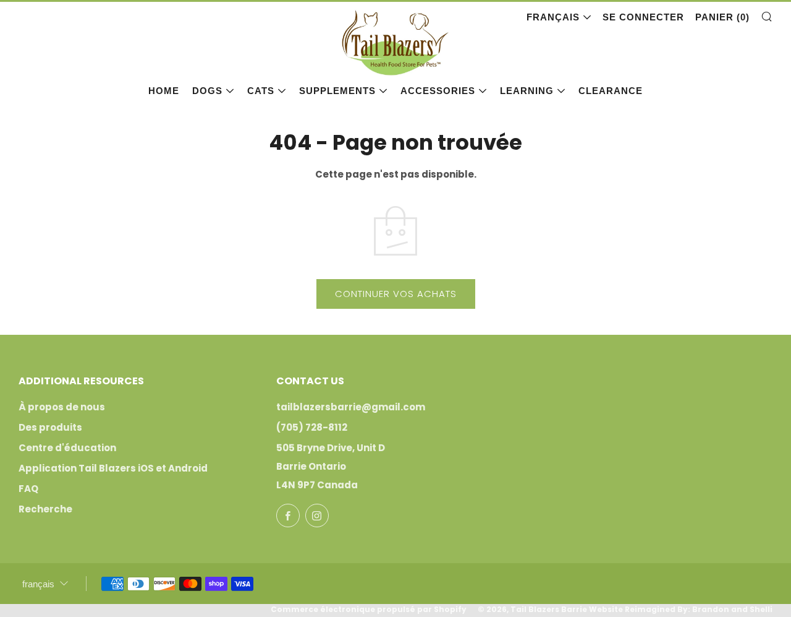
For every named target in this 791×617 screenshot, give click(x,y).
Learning (527, 90)
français (553, 17)
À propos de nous (62, 406)
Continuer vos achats (396, 293)
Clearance (610, 90)
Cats (260, 90)
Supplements (337, 90)
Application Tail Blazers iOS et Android (113, 468)
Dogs (207, 90)
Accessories (437, 90)
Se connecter (643, 17)
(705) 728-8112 (311, 427)
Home (163, 90)
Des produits (50, 427)
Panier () (722, 17)
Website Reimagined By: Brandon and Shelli (680, 609)
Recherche (45, 509)
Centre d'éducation (67, 447)
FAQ (28, 488)
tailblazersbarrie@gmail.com (350, 406)
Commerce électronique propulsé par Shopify (369, 609)
